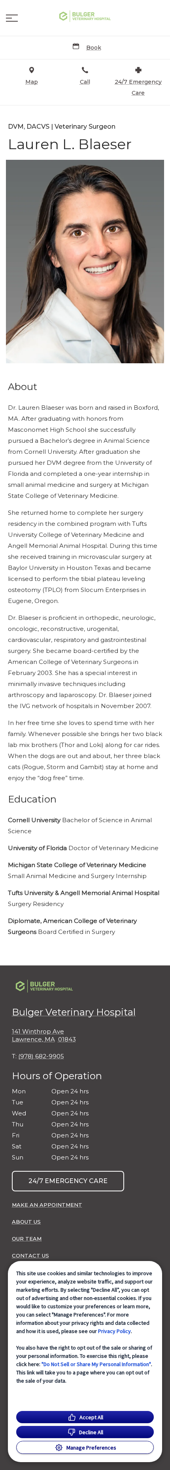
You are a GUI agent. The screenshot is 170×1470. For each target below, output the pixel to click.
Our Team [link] (27, 1238)
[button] (12, 18)
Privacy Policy (114, 1331)
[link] (85, 16)
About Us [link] (26, 1222)
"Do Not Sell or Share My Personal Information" (96, 1364)
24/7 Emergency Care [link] (68, 1181)
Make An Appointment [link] (47, 1205)
